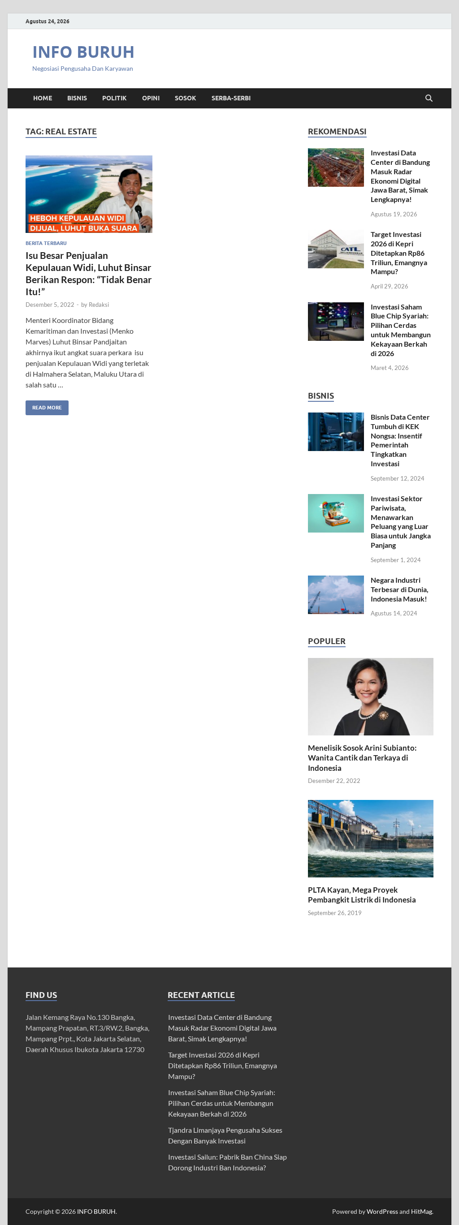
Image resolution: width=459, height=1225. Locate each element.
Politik (114, 98)
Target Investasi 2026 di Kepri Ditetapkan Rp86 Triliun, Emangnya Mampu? (399, 252)
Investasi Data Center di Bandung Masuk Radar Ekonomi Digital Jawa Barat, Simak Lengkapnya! (400, 175)
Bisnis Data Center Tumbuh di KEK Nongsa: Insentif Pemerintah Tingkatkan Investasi (400, 440)
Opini (151, 98)
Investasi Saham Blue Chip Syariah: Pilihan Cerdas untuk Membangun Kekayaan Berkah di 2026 (401, 329)
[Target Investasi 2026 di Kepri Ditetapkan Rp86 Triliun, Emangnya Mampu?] (336, 235)
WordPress (382, 1211)
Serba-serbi (231, 98)
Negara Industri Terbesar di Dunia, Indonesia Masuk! (400, 589)
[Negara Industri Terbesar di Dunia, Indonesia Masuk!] (336, 580)
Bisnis (77, 98)
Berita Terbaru (46, 243)
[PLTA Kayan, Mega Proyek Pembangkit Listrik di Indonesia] (370, 837)
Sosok (185, 98)
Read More (44, 405)
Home (42, 98)
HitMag (421, 1211)
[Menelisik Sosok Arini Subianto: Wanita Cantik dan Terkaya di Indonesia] (370, 696)
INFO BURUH (83, 52)
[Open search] (429, 98)
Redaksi (99, 304)
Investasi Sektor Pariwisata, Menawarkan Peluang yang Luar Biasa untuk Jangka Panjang (401, 521)
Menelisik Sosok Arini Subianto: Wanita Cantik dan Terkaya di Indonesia (362, 757)
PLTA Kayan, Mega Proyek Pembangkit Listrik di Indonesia (362, 894)
